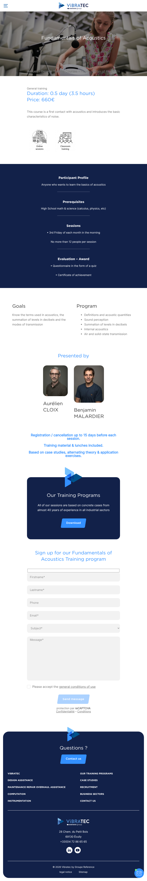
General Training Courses (59, 71)
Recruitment (88, 787)
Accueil (32, 71)
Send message (73, 699)
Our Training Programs (96, 774)
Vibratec (14, 774)
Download (73, 523)
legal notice (66, 871)
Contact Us (88, 801)
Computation (16, 794)
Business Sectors (92, 794)
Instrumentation (19, 801)
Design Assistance (20, 780)
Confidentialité (65, 711)
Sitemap (83, 871)
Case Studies (89, 780)
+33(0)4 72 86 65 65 (73, 841)
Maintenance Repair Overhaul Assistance (36, 787)
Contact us (73, 759)
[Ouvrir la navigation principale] (5, 5)
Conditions (84, 711)
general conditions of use (77, 687)
